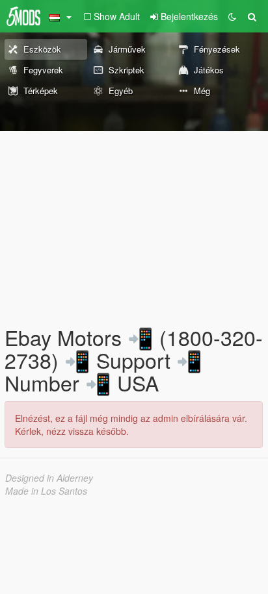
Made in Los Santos (46, 490)
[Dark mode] (232, 16)
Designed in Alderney (49, 477)
